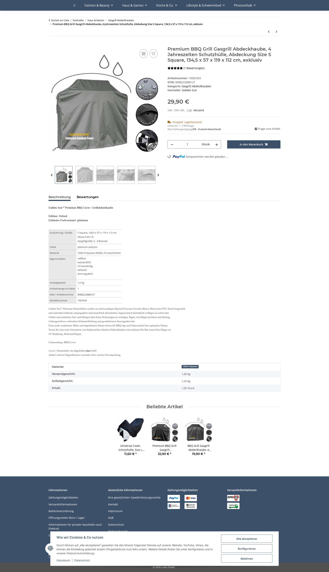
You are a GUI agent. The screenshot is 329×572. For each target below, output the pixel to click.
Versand (198, 110)
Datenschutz (82, 560)
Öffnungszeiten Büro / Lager (67, 518)
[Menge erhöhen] (216, 144)
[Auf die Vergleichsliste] (143, 53)
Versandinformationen (63, 504)
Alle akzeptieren (246, 538)
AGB (110, 518)
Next (158, 175)
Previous (52, 175)
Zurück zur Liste (60, 20)
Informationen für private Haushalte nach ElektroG (75, 526)
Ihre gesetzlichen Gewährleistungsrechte (134, 497)
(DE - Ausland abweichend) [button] (206, 129)
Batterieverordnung (61, 511)
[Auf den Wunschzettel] (153, 53)
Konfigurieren (247, 548)
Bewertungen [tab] (88, 197)
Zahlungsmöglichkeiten (63, 497)
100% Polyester (190, 366)
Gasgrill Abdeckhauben (196, 86)
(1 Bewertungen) (194, 68)
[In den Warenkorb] (52, 44)
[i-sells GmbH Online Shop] (74, 5)
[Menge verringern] (172, 144)
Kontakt (113, 504)
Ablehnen (246, 558)
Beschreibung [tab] (60, 197)
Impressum (63, 560)
